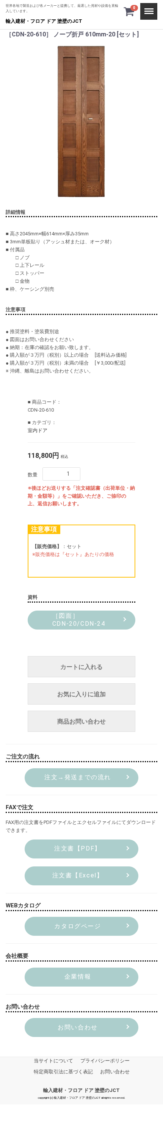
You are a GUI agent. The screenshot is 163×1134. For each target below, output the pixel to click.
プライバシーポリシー (105, 1061)
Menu (146, 6)
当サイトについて (53, 1061)
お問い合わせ (115, 1071)
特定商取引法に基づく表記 (63, 1071)
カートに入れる (81, 666)
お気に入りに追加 (81, 694)
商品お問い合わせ (81, 721)
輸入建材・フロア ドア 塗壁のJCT (44, 21)
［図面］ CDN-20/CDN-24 (77, 619)
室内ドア (37, 430)
